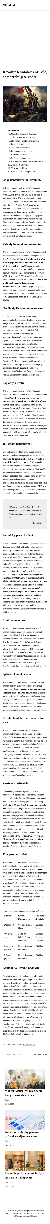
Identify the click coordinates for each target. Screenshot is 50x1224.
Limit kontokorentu (19, 154)
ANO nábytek (9, 5)
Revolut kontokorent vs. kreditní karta (27, 161)
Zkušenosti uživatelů (20, 165)
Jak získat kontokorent (20, 148)
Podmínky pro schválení (21, 151)
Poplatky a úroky (18, 144)
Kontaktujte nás (29, 1044)
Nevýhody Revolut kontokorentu (25, 141)
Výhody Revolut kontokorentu (24, 137)
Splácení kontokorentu (20, 158)
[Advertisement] (25, 37)
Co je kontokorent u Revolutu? (24, 134)
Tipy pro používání (19, 168)
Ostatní (44, 1054)
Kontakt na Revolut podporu (23, 171)
